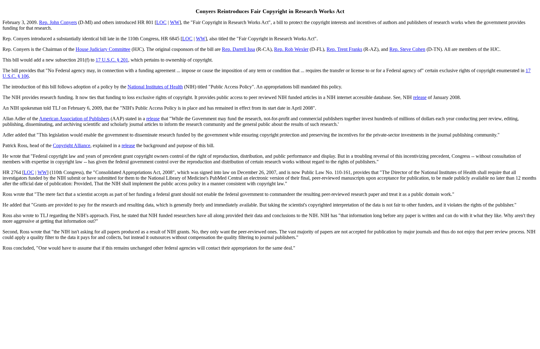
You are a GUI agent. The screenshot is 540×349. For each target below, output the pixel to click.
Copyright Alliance (71, 145)
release (420, 97)
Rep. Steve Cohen (407, 49)
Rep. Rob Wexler (291, 49)
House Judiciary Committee (103, 49)
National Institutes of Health (155, 86)
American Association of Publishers (74, 118)
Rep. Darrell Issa (238, 49)
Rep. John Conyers (58, 22)
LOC (161, 22)
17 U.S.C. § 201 (112, 59)
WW (174, 22)
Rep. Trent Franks (344, 49)
